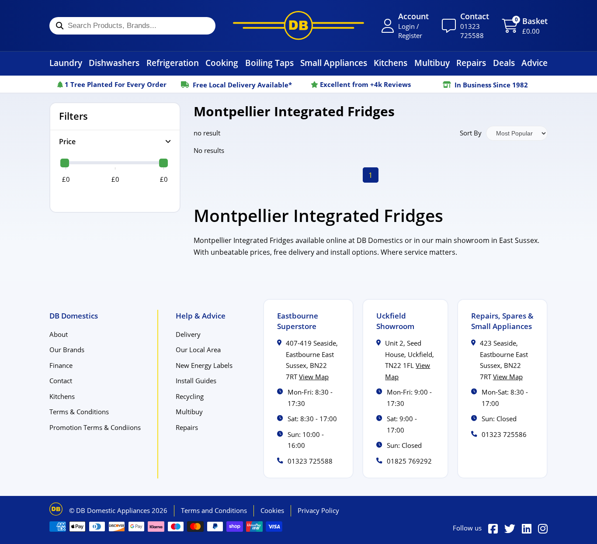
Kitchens (390, 62)
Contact (60, 380)
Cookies (272, 510)
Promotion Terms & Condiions (95, 427)
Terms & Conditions (79, 411)
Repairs (471, 62)
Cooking (221, 62)
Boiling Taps (269, 62)
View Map (314, 376)
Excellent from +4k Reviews (364, 84)
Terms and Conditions (214, 510)
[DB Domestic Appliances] (298, 25)
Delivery (188, 334)
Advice (534, 62)
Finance (61, 365)
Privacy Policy (318, 510)
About (58, 334)
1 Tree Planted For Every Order (115, 84)
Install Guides (196, 380)
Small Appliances (333, 62)
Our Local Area (198, 349)
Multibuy (432, 62)
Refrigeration (172, 62)
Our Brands (66, 349)
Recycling (190, 396)
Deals (504, 62)
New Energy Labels (204, 365)
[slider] (64, 163)
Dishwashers (114, 62)
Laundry (65, 62)
